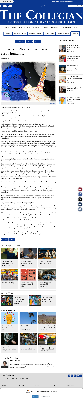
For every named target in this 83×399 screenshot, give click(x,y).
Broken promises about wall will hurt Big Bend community (47, 328)
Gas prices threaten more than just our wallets (19, 300)
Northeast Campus (20, 33)
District (8, 33)
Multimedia (54, 27)
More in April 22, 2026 (10, 245)
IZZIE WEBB (52, 103)
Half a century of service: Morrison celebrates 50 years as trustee (74, 68)
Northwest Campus (35, 33)
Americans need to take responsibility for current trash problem (28, 349)
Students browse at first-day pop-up (73, 57)
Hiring (76, 27)
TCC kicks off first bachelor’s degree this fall (74, 78)
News (14, 27)
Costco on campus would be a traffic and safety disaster (47, 349)
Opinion (36, 27)
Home (7, 27)
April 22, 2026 (20, 42)
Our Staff (21, 385)
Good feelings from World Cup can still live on (73, 99)
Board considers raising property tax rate (55, 1)
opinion (11, 239)
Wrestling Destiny (8, 283)
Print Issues (66, 27)
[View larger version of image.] (28, 81)
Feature (45, 27)
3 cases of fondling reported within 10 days (27, 285)
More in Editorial (8, 293)
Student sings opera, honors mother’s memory (74, 89)
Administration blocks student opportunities (47, 299)
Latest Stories (66, 40)
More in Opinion (8, 310)
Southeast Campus (63, 33)
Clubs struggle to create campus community (45, 285)
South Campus (49, 33)
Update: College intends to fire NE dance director (8, 263)
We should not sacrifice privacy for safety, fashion (27, 328)
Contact (36, 385)
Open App (35, 396)
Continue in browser (45, 396)
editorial (4, 239)
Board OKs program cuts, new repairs (46, 262)
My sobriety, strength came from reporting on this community (9, 349)
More (74, 33)
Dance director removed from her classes (27, 263)
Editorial (30, 42)
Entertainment (24, 27)
